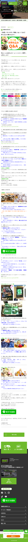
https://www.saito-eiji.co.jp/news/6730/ (9, 277)
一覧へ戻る (14, 434)
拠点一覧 (3, 523)
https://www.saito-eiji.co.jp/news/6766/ (9, 126)
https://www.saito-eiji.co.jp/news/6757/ (9, 90)
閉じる (21, 530)
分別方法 (3, 513)
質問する (13, 536)
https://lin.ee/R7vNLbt (6, 415)
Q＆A (2, 520)
